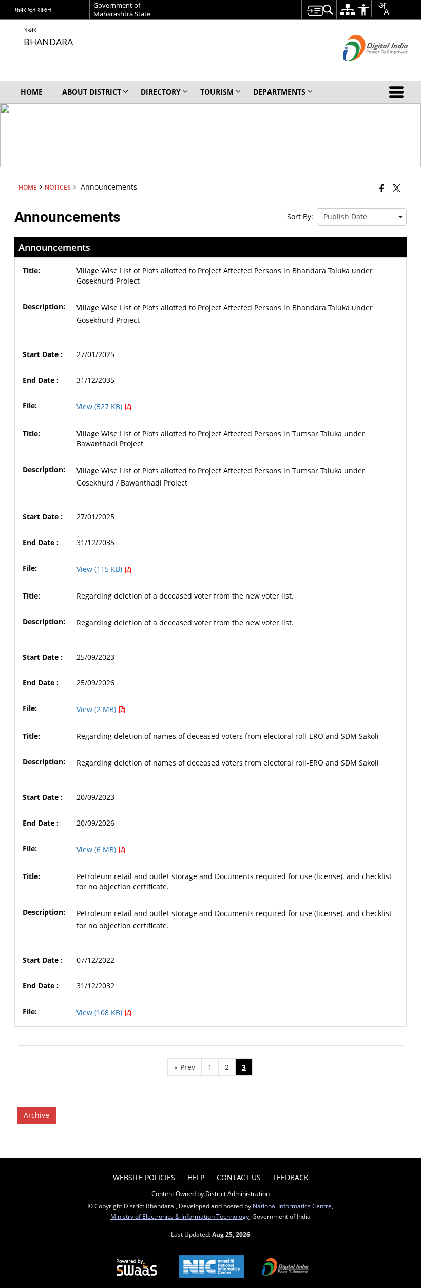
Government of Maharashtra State (121, 9)
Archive (36, 1115)
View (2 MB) (97, 709)
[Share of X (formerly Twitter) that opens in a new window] (396, 188)
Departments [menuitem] (279, 92)
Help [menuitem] (195, 1177)
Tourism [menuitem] (217, 92)
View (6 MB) (97, 849)
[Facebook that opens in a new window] (381, 188)
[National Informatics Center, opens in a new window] (211, 1267)
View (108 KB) (100, 1012)
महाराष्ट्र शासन (33, 9)
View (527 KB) (100, 407)
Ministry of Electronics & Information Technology (179, 1216)
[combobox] (380, 8)
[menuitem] (310, 9)
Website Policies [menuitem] (144, 1177)
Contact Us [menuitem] (239, 1177)
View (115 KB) (100, 569)
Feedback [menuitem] (291, 1177)
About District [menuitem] (91, 92)
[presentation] (362, 217)
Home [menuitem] (32, 92)
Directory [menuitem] (161, 92)
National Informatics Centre (292, 1206)
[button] (398, 92)
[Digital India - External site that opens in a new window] (363, 69)
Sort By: (300, 216)
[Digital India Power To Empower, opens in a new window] (285, 1268)
